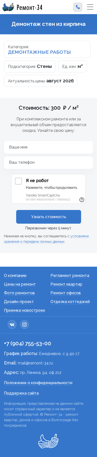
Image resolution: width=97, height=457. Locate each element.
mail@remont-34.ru (35, 363)
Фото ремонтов (19, 293)
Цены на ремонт (20, 284)
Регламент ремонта (69, 275)
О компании (15, 275)
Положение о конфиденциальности (38, 382)
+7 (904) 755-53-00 (27, 343)
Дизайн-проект (19, 301)
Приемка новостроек (24, 310)
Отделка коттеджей (70, 301)
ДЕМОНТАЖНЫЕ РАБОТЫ (39, 52)
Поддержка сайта (21, 393)
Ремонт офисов (65, 293)
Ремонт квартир (66, 284)
